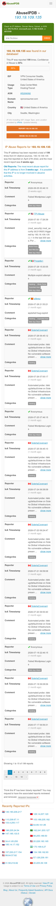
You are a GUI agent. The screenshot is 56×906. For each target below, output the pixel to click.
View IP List (48, 883)
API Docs (49, 890)
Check (47, 38)
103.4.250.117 (12, 822)
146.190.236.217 (13, 811)
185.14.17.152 (12, 844)
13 (16, 777)
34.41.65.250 (11, 841)
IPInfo (19, 122)
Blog (5, 890)
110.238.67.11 (12, 819)
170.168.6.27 (39, 846)
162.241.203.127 (41, 830)
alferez (37, 298)
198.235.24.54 (12, 830)
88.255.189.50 (40, 835)
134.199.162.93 (40, 852)
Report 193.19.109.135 (28, 128)
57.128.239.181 (40, 857)
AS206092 (25, 93)
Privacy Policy (46, 885)
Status (24, 892)
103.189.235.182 (41, 819)
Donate (32, 892)
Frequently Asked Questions (31, 890)
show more (45, 240)
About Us (13, 890)
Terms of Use (29, 885)
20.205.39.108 (40, 862)
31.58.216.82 (11, 862)
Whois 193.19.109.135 (28, 136)
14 (22, 777)
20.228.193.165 (40, 841)
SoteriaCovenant (39, 330)
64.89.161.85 (39, 824)
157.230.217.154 (13, 852)
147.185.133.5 (12, 833)
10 (6, 777)
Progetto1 (38, 260)
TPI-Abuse (39, 213)
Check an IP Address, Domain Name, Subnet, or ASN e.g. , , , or (25, 29)
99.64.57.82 (11, 855)
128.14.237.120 (40, 814)
